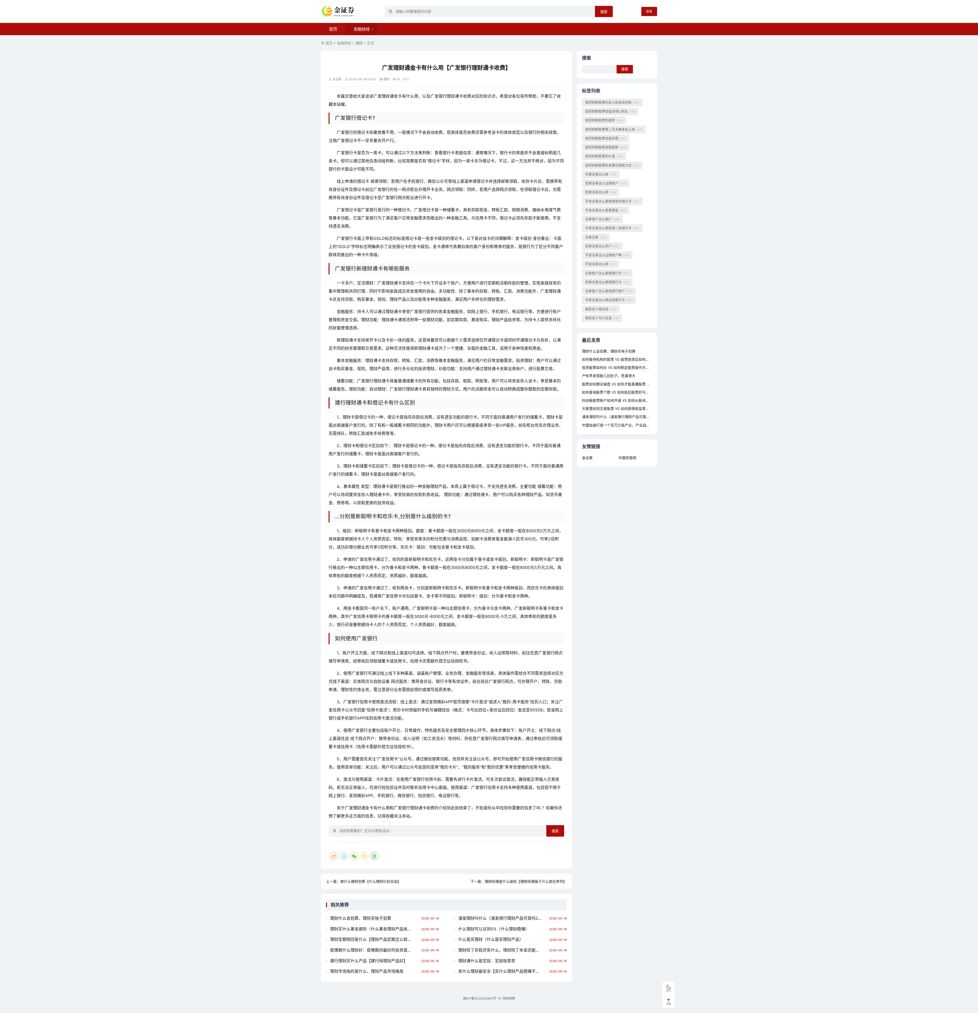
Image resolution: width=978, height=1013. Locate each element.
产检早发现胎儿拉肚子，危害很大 (608, 375)
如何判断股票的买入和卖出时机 (612, 102)
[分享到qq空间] (364, 856)
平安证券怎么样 (600, 264)
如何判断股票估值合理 (605, 138)
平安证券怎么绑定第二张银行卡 (612, 228)
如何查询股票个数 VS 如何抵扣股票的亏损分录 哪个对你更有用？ (634, 392)
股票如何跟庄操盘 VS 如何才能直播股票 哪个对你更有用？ (628, 384)
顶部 (668, 1004)
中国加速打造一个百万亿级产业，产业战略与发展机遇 (625, 425)
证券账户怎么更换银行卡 (607, 273)
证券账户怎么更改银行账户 (609, 291)
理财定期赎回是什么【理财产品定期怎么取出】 (373, 939)
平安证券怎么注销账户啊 (607, 255)
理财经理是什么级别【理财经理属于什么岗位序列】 (526, 881)
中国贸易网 (627, 458)
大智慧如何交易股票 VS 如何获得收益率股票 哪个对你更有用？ (632, 408)
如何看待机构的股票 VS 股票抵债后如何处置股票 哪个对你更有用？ (635, 359)
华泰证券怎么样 (600, 174)
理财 (359, 43)
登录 (649, 11)
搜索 (603, 12)
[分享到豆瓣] (374, 856)
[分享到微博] (334, 856)
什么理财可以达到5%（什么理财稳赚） (493, 928)
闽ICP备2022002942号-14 (482, 998)
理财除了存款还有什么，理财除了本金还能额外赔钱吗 (502, 950)
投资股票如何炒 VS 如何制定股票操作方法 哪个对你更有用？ (630, 367)
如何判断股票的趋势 (604, 120)
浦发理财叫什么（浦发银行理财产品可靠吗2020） (502, 918)
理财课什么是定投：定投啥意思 (486, 960)
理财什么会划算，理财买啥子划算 (360, 918)
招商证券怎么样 (600, 192)
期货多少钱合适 (600, 309)
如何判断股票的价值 (604, 156)
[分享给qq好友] (344, 856)
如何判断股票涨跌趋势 (605, 147)
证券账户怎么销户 (602, 219)
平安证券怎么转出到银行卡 (609, 300)
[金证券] (338, 11)
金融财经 (362, 29)
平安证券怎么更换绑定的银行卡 (612, 201)
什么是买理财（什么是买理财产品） (490, 939)
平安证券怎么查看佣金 (605, 210)
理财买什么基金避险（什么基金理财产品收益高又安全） (374, 928)
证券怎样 (595, 237)
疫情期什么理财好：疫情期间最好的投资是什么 (373, 950)
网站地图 (509, 998)
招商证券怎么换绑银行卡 (607, 282)
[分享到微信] (354, 856)
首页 (333, 29)
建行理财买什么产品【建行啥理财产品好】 (369, 960)
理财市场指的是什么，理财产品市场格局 (366, 971)
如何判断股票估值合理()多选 (610, 111)
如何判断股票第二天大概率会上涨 (614, 129)
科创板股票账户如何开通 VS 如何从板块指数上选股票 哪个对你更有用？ (639, 400)
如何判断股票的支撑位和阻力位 (612, 165)
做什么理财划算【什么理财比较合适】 (370, 881)
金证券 (587, 458)
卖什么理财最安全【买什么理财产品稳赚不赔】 (501, 971)
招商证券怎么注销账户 (605, 183)
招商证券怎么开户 (602, 246)
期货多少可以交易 (602, 318)
